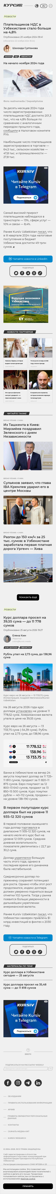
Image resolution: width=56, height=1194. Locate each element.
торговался (29, 827)
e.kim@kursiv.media (21, 641)
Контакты (13, 1125)
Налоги (8, 57)
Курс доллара (11, 648)
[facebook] (7, 1082)
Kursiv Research (17, 1138)
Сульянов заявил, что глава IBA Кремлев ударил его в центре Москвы (27, 487)
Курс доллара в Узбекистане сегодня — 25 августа (24, 974)
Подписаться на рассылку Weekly (24, 1065)
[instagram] (18, 1082)
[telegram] (28, 1082)
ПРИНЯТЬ (28, 1186)
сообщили (10, 130)
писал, (42, 231)
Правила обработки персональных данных (27, 1117)
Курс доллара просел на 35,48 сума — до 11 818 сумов (24, 986)
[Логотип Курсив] (13, 5)
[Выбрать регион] (37, 6)
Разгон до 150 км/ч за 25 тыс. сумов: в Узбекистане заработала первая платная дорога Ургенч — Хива (27, 543)
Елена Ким (19, 635)
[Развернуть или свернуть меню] (51, 6)
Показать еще (28, 597)
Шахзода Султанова (25, 48)
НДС (16, 57)
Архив (11, 1110)
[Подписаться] (50, 1068)
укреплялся (23, 858)
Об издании (14, 1096)
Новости (10, 16)
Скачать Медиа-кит (18, 1131)
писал (42, 914)
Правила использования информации (30, 1103)
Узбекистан (26, 57)
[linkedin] (38, 1082)
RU (43, 6)
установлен (24, 711)
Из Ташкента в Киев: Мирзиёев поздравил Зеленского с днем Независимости (22, 431)
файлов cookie (28, 1178)
